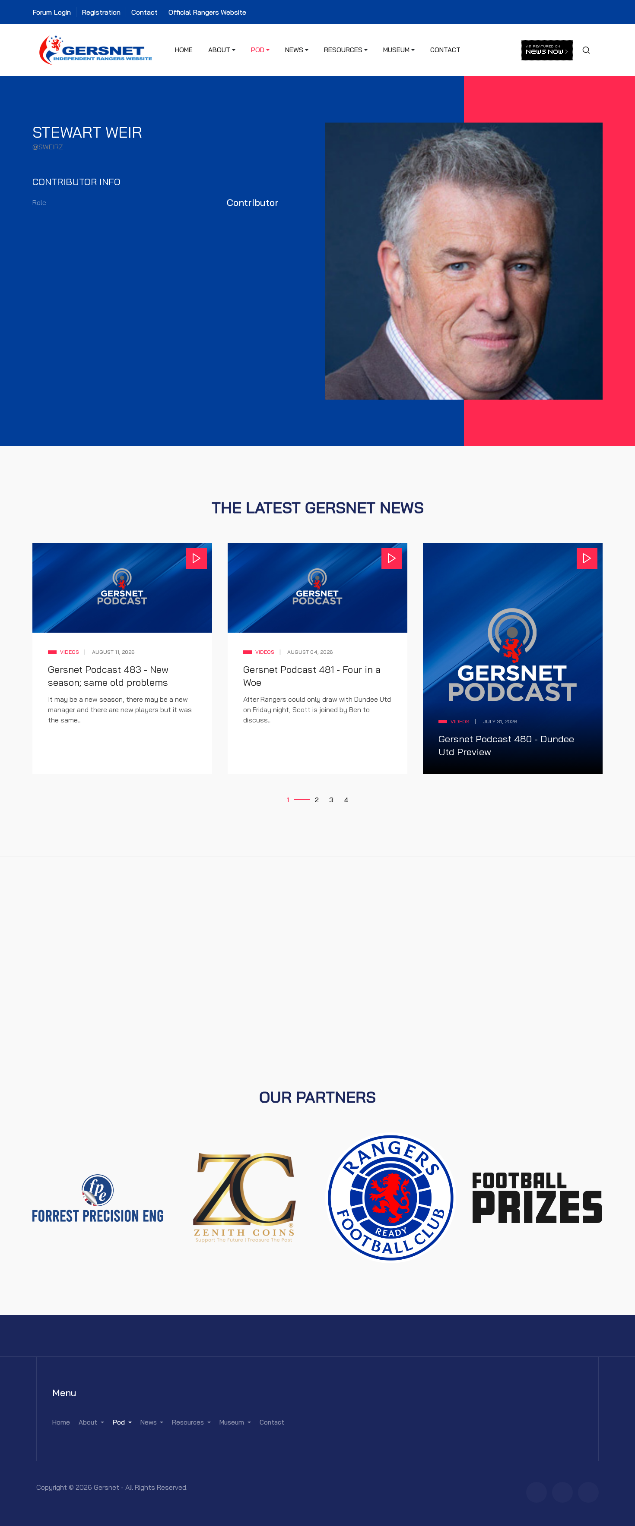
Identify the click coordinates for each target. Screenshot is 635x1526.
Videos (69, 652)
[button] (221, 50)
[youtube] (588, 1492)
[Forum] (536, 1492)
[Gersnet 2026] (96, 49)
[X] (562, 1492)
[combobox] (586, 50)
